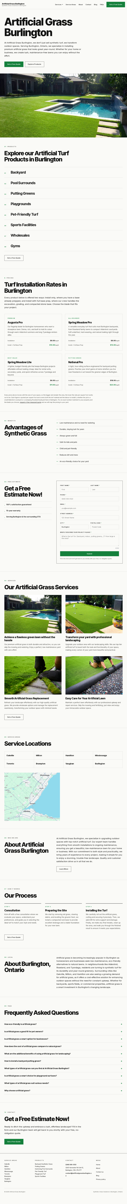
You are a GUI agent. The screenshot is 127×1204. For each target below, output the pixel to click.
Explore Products (34, 64)
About (81, 4)
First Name (65, 485)
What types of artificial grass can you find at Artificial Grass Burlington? (36, 1068)
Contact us (99, 1172)
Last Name (95, 485)
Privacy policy (101, 1179)
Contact (88, 4)
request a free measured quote (30, 402)
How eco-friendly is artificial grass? (20, 1024)
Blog (95, 4)
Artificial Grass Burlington (14, 4)
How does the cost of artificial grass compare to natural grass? (32, 1046)
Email (62, 504)
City (62, 523)
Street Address (67, 513)
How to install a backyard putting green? (22, 1061)
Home (98, 1165)
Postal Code (95, 523)
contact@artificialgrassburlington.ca (78, 1174)
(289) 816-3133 (70, 1165)
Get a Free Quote (115, 4)
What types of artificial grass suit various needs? (26, 1083)
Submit (89, 554)
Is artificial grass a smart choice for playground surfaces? (30, 1076)
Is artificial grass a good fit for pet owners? (23, 1031)
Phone (63, 495)
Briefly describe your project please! (75, 532)
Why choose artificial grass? (17, 1090)
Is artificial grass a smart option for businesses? (26, 1039)
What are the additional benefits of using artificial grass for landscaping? (37, 1054)
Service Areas (71, 4)
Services (58, 4)
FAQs (102, 4)
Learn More (63, 869)
